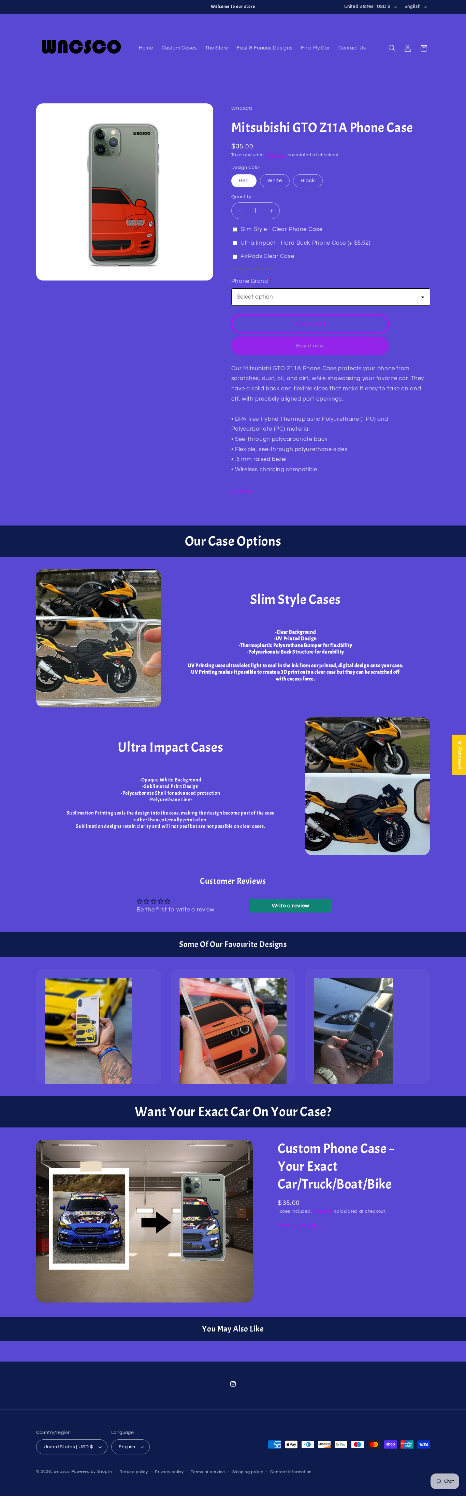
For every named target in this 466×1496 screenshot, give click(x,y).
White (274, 180)
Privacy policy (169, 1472)
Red (244, 180)
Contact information (291, 1472)
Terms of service (208, 1472)
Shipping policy (247, 1472)
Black (308, 180)
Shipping (277, 155)
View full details (297, 1225)
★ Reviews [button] (459, 754)
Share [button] (245, 491)
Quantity (241, 197)
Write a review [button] (290, 905)
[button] (392, 48)
